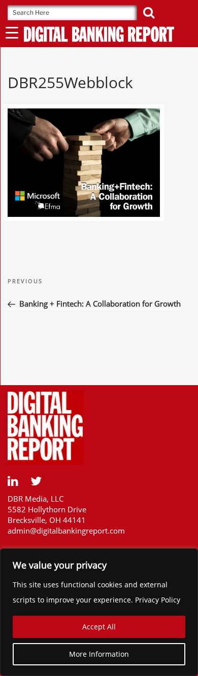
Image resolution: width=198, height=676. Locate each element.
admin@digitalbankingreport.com (66, 530)
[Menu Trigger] (12, 32)
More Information (99, 654)
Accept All (99, 626)
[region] (99, 612)
